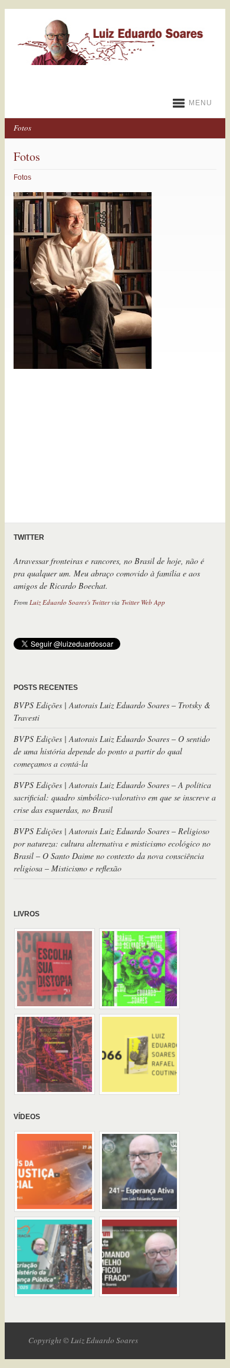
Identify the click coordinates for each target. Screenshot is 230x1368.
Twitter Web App (143, 602)
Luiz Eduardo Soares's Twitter (69, 602)
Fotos (22, 177)
